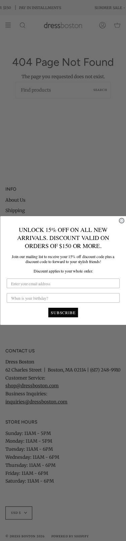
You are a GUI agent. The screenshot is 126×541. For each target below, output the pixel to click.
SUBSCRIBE (63, 312)
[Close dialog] (121, 220)
